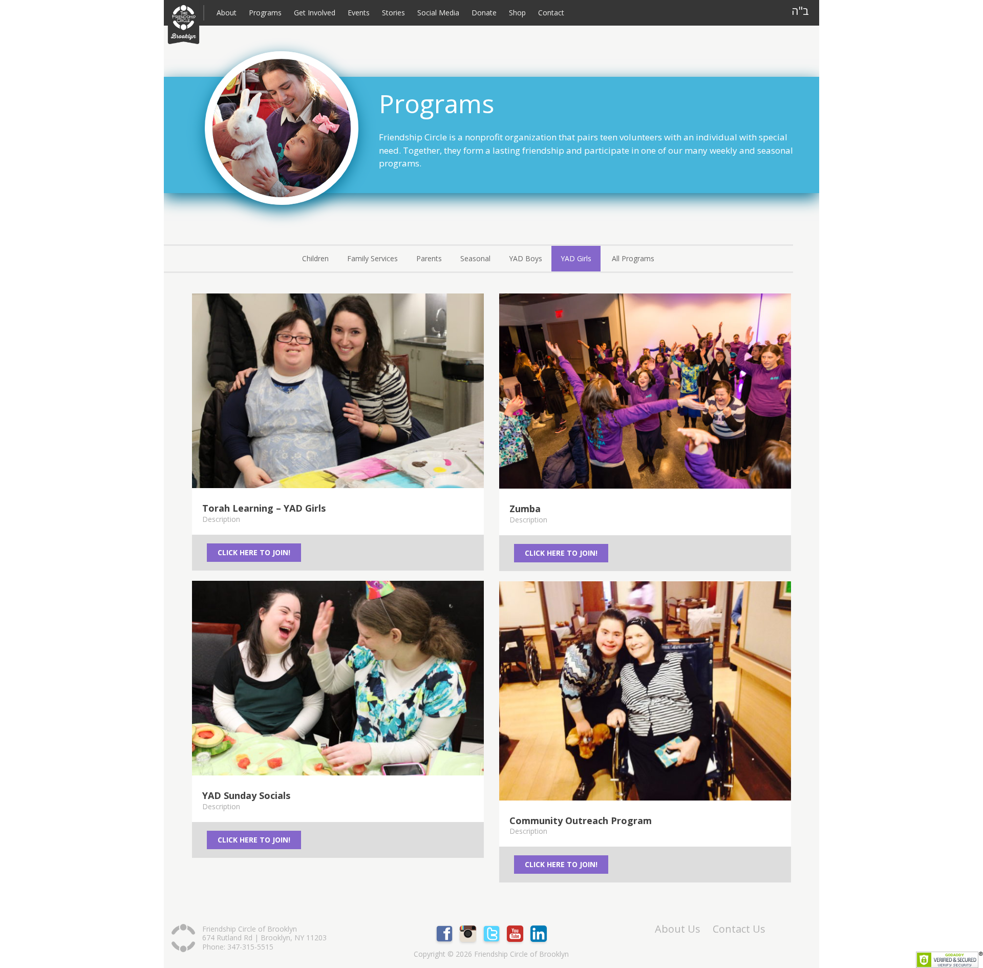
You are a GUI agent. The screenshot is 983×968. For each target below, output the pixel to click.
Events (359, 12)
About (227, 12)
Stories (393, 12)
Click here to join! (254, 552)
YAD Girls (576, 258)
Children (315, 258)
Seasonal (475, 258)
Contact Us (739, 929)
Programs (265, 12)
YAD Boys (525, 258)
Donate (484, 12)
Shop (517, 12)
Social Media (438, 12)
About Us (677, 929)
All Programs (633, 258)
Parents (429, 258)
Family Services (372, 258)
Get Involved (314, 12)
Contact (551, 12)
